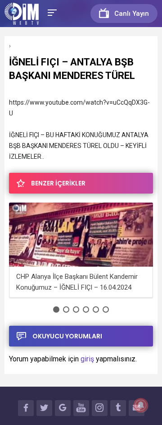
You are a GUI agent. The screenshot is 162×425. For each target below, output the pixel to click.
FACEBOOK (26, 408)
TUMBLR (118, 408)
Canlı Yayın (131, 13)
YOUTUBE (81, 408)
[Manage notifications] (141, 405)
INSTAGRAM (100, 408)
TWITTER (44, 408)
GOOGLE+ (63, 408)
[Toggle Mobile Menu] (51, 12)
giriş (87, 359)
